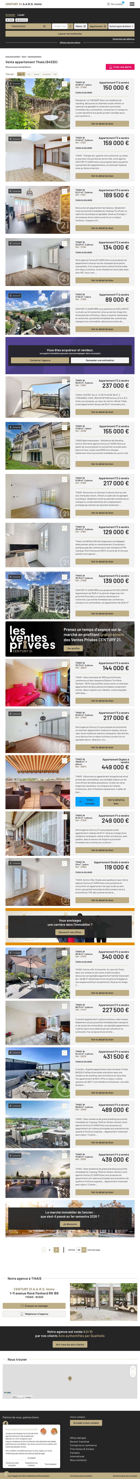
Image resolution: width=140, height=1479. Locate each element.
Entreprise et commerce (83, 1445)
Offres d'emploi (78, 1437)
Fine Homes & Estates (82, 1448)
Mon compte (117, 4)
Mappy (29, 1397)
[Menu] (132, 4)
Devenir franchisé (79, 1441)
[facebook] (5, 1423)
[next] (56, 1250)
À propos (75, 1452)
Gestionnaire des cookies (125, 1475)
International (77, 1456)
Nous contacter (78, 1460)
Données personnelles (81, 1475)
